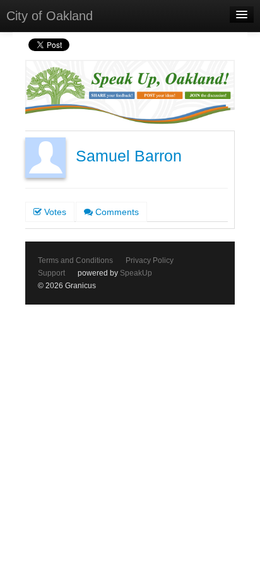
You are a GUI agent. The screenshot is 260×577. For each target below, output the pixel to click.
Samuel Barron (129, 156)
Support (51, 273)
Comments (116, 212)
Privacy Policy (150, 260)
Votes (54, 212)
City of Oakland (49, 16)
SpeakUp (136, 273)
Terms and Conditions (75, 260)
